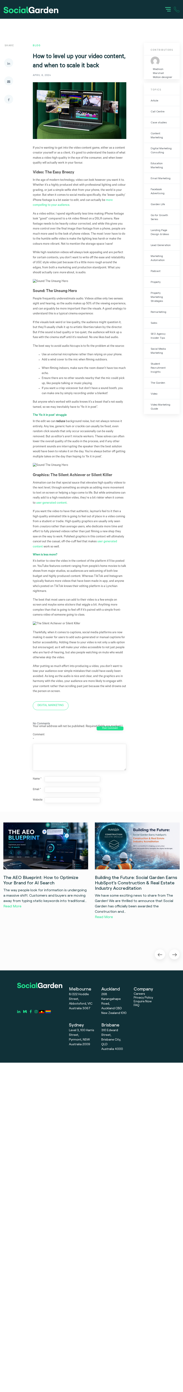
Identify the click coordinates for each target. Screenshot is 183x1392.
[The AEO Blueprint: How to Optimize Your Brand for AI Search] (45, 845)
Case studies (159, 122)
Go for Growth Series (159, 217)
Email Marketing (161, 178)
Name (37, 779)
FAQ (136, 1005)
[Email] (8, 80)
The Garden (158, 382)
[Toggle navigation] (168, 9)
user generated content (51, 503)
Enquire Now (143, 1001)
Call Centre (157, 111)
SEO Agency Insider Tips (158, 335)
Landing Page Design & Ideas (160, 232)
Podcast (155, 271)
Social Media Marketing (158, 350)
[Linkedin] (8, 62)
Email (37, 789)
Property (156, 282)
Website (37, 800)
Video (154, 393)
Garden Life (158, 204)
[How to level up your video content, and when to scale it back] (79, 114)
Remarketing (158, 311)
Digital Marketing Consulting (161, 150)
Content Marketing (157, 135)
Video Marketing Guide (160, 406)
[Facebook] (8, 99)
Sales (154, 322)
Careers (139, 993)
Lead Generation (161, 245)
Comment (38, 737)
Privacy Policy (143, 997)
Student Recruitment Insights (158, 367)
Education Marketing (157, 165)
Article (154, 100)
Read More (12, 906)
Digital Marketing (50, 705)
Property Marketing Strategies (157, 297)
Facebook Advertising (157, 191)
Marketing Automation (158, 258)
